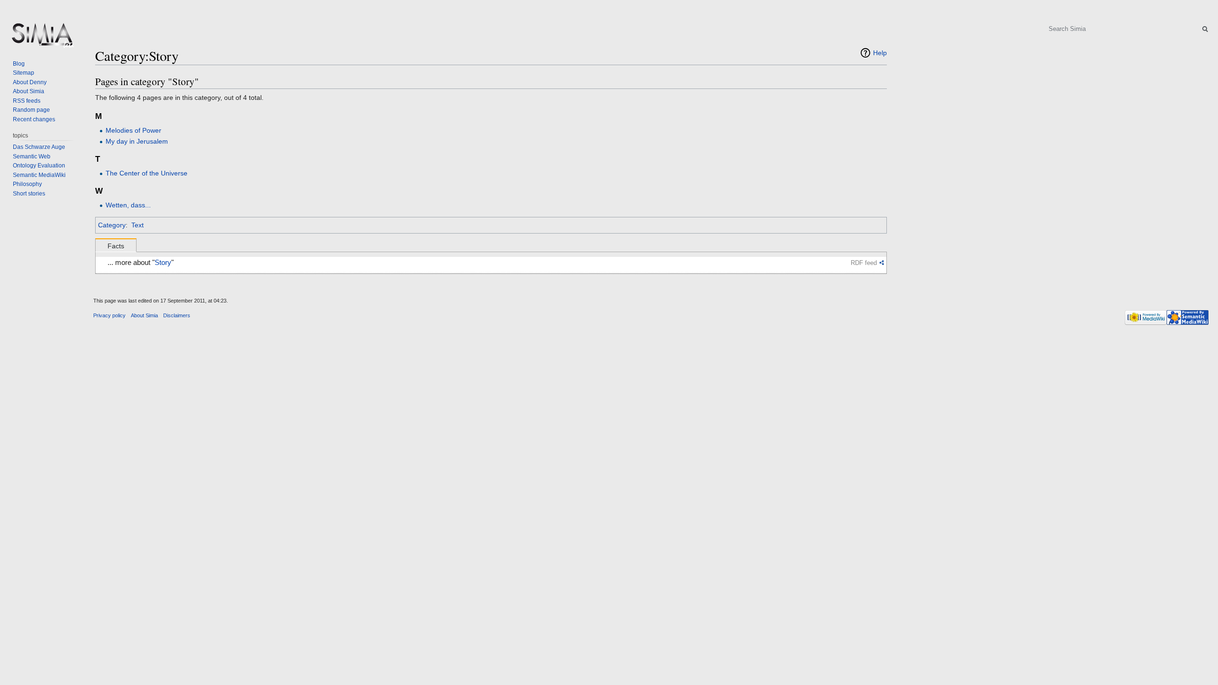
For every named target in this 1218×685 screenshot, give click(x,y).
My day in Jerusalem (137, 141)
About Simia (28, 91)
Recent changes (34, 119)
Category (112, 225)
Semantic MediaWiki (39, 175)
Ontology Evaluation (39, 165)
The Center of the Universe (146, 173)
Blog (19, 63)
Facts (116, 246)
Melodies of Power (133, 130)
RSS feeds (26, 101)
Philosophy (27, 184)
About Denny (30, 82)
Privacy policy (109, 315)
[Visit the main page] (42, 38)
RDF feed (864, 262)
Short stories (29, 193)
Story (163, 262)
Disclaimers (176, 315)
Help (880, 53)
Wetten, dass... (128, 205)
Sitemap (23, 72)
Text (137, 225)
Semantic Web (31, 156)
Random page (31, 110)
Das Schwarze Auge (39, 147)
